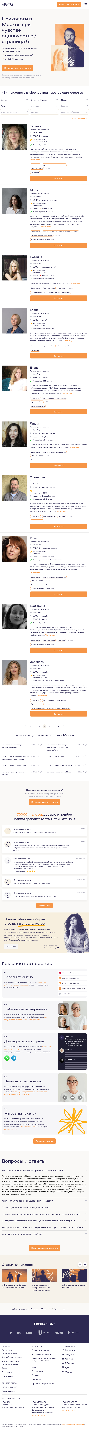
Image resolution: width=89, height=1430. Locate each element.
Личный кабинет (9, 1386)
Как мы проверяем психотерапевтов (11, 1362)
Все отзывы (7, 1376)
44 (59, 726)
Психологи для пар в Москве (14, 765)
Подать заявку (9, 1390)
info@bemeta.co (28, 1126)
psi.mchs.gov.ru (68, 1410)
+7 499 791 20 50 (39, 1402)
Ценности (36, 1379)
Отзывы (35, 1375)
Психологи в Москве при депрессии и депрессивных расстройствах (58, 747)
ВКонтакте (70, 1363)
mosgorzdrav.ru (38, 1415)
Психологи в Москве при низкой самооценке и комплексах (15, 757)
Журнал (69, 1371)
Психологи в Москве (55, 756)
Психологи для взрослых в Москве (13, 773)
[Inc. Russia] (29, 1332)
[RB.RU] (74, 1332)
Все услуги (7, 1372)
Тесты (4, 1368)
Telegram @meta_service (44, 1358)
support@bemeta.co (41, 1354)
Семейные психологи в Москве (60, 771)
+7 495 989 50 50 (69, 1402)
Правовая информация (43, 1383)
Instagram (70, 1350)
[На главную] (7, 4)
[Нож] (59, 1332)
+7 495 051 (6, 1402)
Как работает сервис (11, 1357)
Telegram (69, 1354)
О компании (37, 1371)
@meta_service (10, 1128)
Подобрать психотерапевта (9, 1351)
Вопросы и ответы (40, 1350)
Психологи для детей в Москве (59, 765)
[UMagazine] (43, 1333)
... (35, 726)
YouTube (69, 1358)
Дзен (67, 1367)
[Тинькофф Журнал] (15, 1332)
